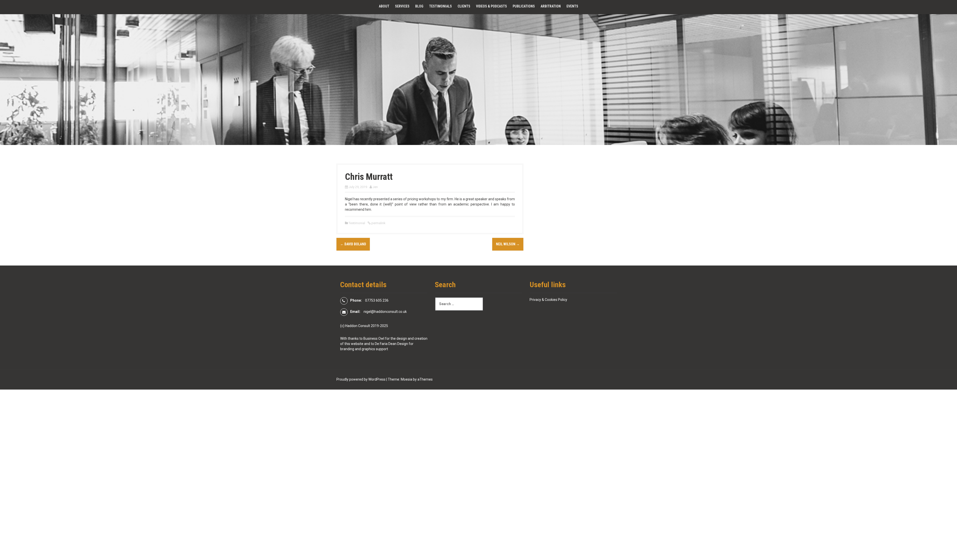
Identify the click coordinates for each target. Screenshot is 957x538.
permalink (378, 223)
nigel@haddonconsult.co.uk (385, 312)
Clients (464, 6)
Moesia (406, 379)
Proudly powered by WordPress (361, 379)
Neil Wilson (508, 244)
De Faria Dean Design (391, 344)
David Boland (353, 244)
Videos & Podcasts (491, 6)
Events (572, 6)
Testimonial (357, 223)
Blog (419, 6)
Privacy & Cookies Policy (548, 300)
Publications (524, 6)
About (384, 6)
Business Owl (373, 338)
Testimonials (440, 6)
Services (402, 6)
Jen (375, 187)
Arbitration (551, 6)
